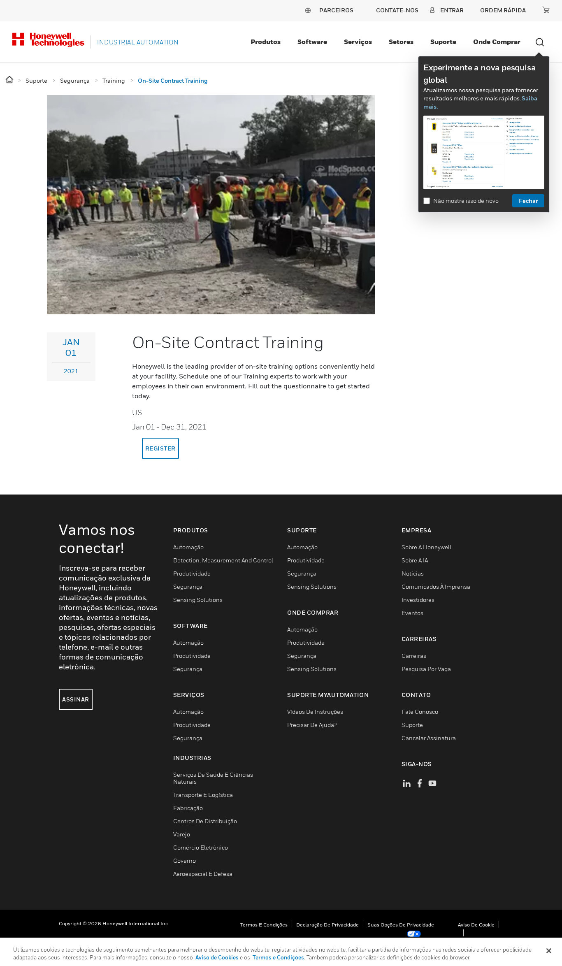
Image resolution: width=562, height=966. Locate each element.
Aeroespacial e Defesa (202, 873)
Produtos (266, 41)
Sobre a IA (415, 560)
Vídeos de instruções (315, 711)
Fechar (528, 200)
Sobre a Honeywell (426, 546)
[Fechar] (549, 951)
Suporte (443, 41)
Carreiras (414, 655)
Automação (188, 546)
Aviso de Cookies (217, 957)
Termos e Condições (264, 925)
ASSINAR (75, 699)
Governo (184, 860)
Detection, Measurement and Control (223, 560)
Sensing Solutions (198, 599)
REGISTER (160, 448)
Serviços (358, 41)
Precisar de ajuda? (312, 724)
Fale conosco (420, 711)
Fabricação (188, 807)
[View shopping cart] (546, 10)
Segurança (187, 586)
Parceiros (336, 10)
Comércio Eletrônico (200, 847)
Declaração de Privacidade (327, 925)
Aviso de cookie (476, 925)
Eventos (412, 612)
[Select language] (307, 10)
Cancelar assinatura (429, 737)
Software (312, 41)
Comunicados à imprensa (436, 586)
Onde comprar (496, 41)
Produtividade (192, 573)
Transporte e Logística (203, 794)
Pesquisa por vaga (426, 668)
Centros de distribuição (205, 820)
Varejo (181, 834)
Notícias (413, 573)
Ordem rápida (503, 10)
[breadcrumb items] (10, 80)
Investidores (418, 599)
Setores (401, 41)
